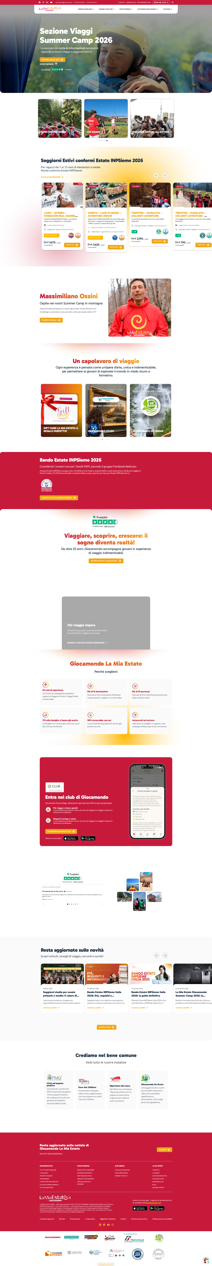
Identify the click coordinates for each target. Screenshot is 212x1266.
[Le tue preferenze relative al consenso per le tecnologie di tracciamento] (208, 1262)
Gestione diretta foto (139, 1219)
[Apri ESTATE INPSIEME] (131, 9)
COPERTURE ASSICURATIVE (49, 1182)
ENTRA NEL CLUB (160, 2)
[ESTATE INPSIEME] (56, 63)
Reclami (62, 1219)
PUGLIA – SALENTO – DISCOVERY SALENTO (188, 214)
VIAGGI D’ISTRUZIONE (122, 1170)
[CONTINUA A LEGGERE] (59, 1008)
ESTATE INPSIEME (47, 64)
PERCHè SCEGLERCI (46, 1176)
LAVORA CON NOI (158, 1187)
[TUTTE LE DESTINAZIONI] (62, 177)
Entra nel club (157, 1182)
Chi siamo (156, 1173)
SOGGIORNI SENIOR (121, 1173)
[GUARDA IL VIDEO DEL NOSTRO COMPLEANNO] (107, 642)
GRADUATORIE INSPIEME (85, 1179)
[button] (99, 140)
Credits (123, 1219)
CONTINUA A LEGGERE (50, 1007)
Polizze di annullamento (49, 1184)
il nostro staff (158, 1179)
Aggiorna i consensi (107, 1219)
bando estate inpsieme (85, 1170)
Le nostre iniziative (159, 1176)
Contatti (156, 1170)
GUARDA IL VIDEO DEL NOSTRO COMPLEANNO (86, 643)
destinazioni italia (84, 1176)
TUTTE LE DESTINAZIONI (50, 177)
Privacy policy (75, 1219)
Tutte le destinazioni (48, 1170)
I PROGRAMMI (44, 1179)
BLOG (154, 1184)
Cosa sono (44, 1173)
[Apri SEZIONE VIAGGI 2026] (93, 9)
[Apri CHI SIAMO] (171, 9)
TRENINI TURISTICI (121, 1176)
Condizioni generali (47, 1219)
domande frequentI (84, 1173)
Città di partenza (46, 1187)
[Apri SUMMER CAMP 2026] (114, 9)
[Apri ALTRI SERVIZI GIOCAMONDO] (157, 9)
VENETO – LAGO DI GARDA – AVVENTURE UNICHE (61, 214)
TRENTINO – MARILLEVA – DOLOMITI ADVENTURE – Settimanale (147, 215)
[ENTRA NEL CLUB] (167, 2)
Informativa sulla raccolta (106, 1264)
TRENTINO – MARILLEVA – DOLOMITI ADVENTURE (103, 214)
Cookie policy (90, 1219)
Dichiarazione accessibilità (162, 1219)
